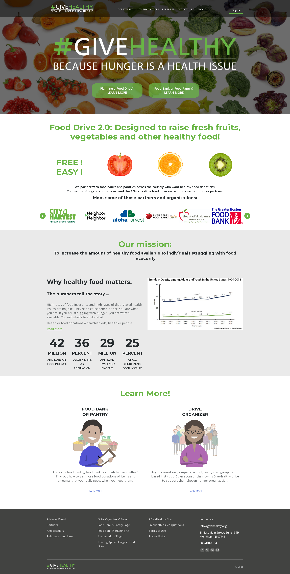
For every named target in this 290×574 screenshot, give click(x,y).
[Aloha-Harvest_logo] (128, 215)
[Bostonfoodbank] (227, 216)
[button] (43, 216)
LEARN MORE (95, 491)
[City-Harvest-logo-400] (62, 216)
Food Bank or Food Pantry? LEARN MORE (174, 90)
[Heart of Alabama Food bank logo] (194, 216)
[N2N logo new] (95, 216)
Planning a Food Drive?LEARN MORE (117, 90)
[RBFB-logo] (161, 215)
